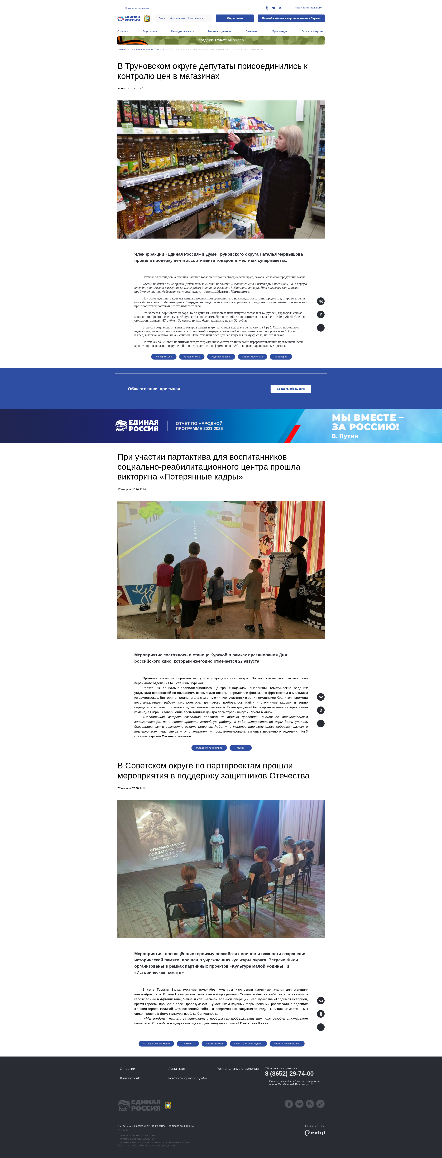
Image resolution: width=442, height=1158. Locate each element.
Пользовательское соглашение (136, 1135)
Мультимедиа (279, 31)
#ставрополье (192, 356)
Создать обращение (291, 388)
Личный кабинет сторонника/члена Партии (291, 18)
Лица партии (149, 31)
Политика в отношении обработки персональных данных (153, 1142)
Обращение (235, 18)
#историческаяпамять (287, 1043)
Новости (162, 49)
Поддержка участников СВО (221, 40)
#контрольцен (164, 356)
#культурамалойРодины (248, 1043)
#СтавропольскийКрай (209, 747)
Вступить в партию (312, 31)
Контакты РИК (131, 1078)
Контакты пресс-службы (187, 1078)
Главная (122, 49)
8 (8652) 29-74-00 (289, 1073)
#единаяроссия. (221, 356)
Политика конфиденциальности (137, 1138)
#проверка (281, 356)
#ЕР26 (240, 747)
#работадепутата (252, 356)
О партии (122, 31)
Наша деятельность (182, 31)
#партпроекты (214, 1043)
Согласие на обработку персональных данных (146, 1145)
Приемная (251, 31)
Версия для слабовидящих (308, 8)
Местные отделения (219, 31)
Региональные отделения (238, 1069)
